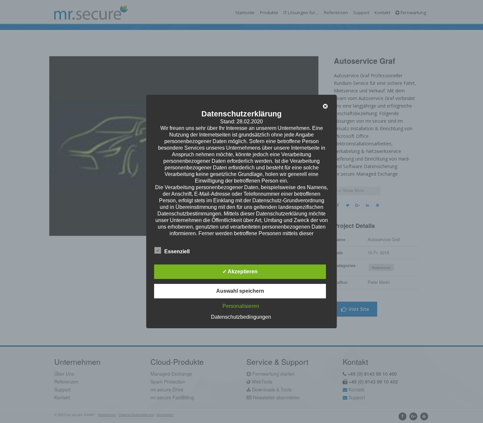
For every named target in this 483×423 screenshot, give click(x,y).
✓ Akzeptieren (240, 271)
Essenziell (177, 251)
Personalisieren (240, 306)
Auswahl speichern (240, 291)
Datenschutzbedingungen (241, 317)
